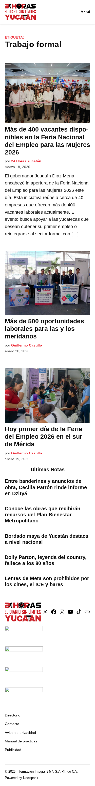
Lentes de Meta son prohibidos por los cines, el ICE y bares (47, 581)
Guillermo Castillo (26, 345)
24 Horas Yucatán (26, 161)
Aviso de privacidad (20, 733)
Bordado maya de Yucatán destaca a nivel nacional (46, 539)
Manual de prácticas (21, 741)
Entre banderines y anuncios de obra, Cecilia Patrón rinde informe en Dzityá (46, 487)
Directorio (12, 715)
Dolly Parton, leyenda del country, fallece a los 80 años (46, 560)
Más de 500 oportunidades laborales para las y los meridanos (44, 329)
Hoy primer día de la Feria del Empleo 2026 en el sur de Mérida (43, 436)
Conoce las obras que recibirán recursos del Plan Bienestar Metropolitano (42, 514)
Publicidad (13, 750)
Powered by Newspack (21, 778)
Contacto (12, 724)
